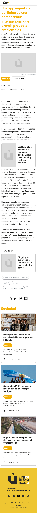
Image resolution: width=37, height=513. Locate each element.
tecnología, (6, 283)
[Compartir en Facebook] (21, 298)
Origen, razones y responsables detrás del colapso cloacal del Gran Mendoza (18, 440)
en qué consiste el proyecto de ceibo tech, (15, 277)
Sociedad (6, 79)
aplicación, (16, 283)
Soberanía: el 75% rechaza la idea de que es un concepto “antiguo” (17, 389)
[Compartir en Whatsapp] (15, 298)
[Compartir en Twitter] (11, 298)
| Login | (25, 507)
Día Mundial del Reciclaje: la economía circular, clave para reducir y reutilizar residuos (25, 155)
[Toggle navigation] (33, 2)
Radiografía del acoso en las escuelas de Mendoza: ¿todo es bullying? (18, 337)
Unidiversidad (18, 79)
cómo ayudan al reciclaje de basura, (13, 288)
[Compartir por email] (26, 298)
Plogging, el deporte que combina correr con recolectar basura (25, 262)
